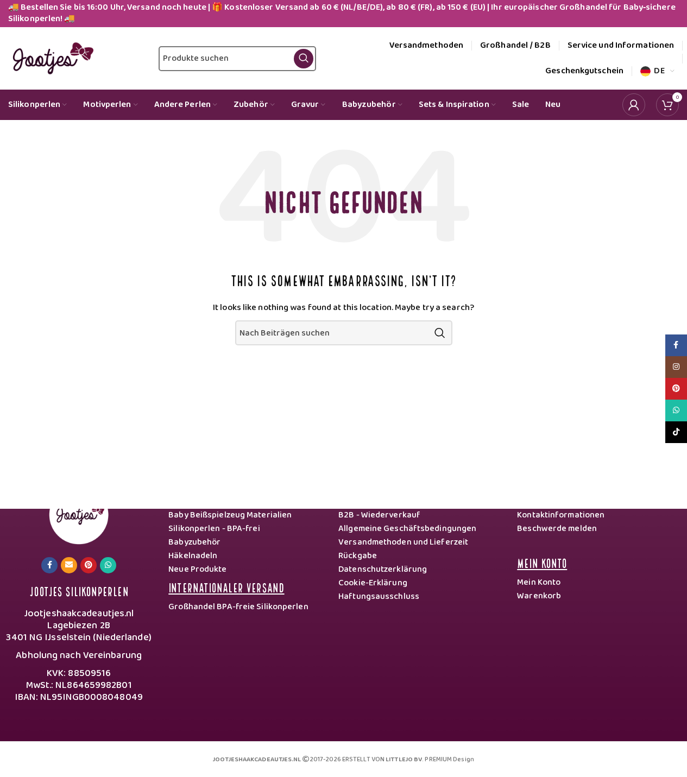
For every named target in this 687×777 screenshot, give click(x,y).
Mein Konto (542, 562)
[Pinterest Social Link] (88, 565)
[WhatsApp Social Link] (108, 565)
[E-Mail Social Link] (69, 565)
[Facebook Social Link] (49, 565)
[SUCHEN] (439, 332)
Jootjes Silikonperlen (79, 590)
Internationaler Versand (226, 586)
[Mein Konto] (634, 105)
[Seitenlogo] (50, 58)
